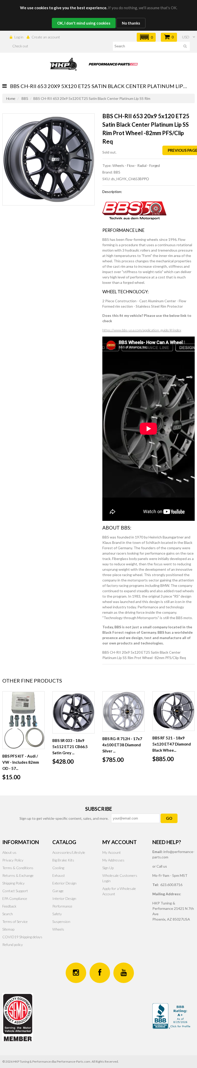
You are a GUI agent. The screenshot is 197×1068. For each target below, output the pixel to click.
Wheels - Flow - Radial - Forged (136, 165)
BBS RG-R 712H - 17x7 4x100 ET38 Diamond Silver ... (122, 744)
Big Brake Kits (63, 860)
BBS (25, 98)
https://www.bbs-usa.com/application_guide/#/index (141, 330)
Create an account (46, 37)
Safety (57, 914)
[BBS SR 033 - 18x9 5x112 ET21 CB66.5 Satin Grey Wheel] (73, 712)
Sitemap (8, 929)
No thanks (131, 23)
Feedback (9, 906)
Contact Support (15, 891)
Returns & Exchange (18, 875)
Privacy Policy (12, 860)
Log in (18, 37)
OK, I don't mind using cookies (83, 23)
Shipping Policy (13, 883)
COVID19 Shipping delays (22, 937)
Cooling (58, 868)
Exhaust (58, 875)
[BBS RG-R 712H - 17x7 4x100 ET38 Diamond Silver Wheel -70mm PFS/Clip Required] (123, 711)
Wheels (58, 929)
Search (7, 914)
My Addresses (113, 860)
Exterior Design (64, 883)
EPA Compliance (14, 898)
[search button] (185, 47)
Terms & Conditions (17, 868)
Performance (62, 906)
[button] (146, 37)
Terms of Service (15, 921)
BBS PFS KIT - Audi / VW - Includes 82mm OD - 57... (20, 762)
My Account (111, 852)
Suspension (61, 921)
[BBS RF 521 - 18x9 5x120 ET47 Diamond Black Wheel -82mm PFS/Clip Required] (173, 711)
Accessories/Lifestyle (68, 852)
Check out (20, 46)
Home (10, 98)
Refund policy (12, 944)
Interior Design (64, 898)
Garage (58, 891)
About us (9, 852)
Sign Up (108, 868)
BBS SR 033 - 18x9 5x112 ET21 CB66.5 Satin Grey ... (70, 746)
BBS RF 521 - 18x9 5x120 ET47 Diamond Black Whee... (171, 744)
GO (169, 818)
